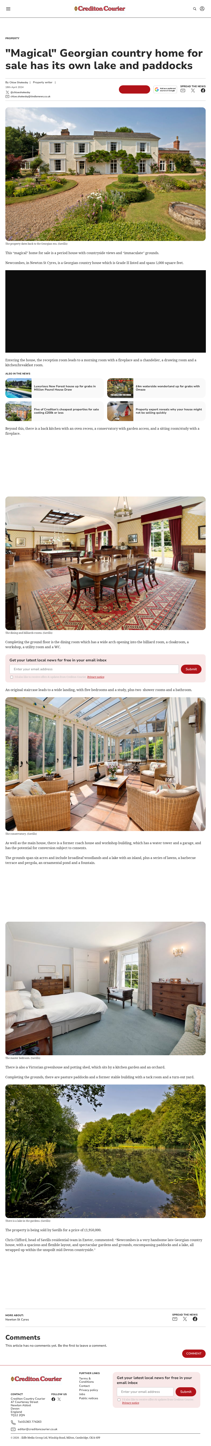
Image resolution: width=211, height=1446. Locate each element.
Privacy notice (95, 676)
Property (12, 38)
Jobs (82, 1394)
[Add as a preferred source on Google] (165, 89)
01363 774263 (31, 1422)
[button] (8, 9)
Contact (84, 1386)
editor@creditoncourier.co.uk (37, 1429)
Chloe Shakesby (18, 82)
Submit (191, 669)
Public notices (88, 1398)
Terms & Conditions (86, 1380)
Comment (194, 1354)
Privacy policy (88, 1390)
